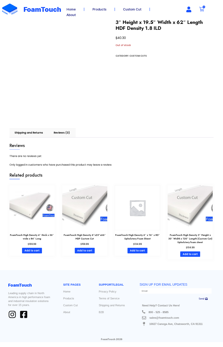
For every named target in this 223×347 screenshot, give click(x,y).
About (71, 15)
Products (99, 9)
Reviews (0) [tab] (62, 133)
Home (71, 9)
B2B (101, 312)
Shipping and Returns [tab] (29, 133)
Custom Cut (132, 9)
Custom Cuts (138, 55)
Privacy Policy (107, 291)
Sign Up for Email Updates (163, 284)
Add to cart (32, 250)
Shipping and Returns (112, 305)
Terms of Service (109, 298)
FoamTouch (42, 9)
